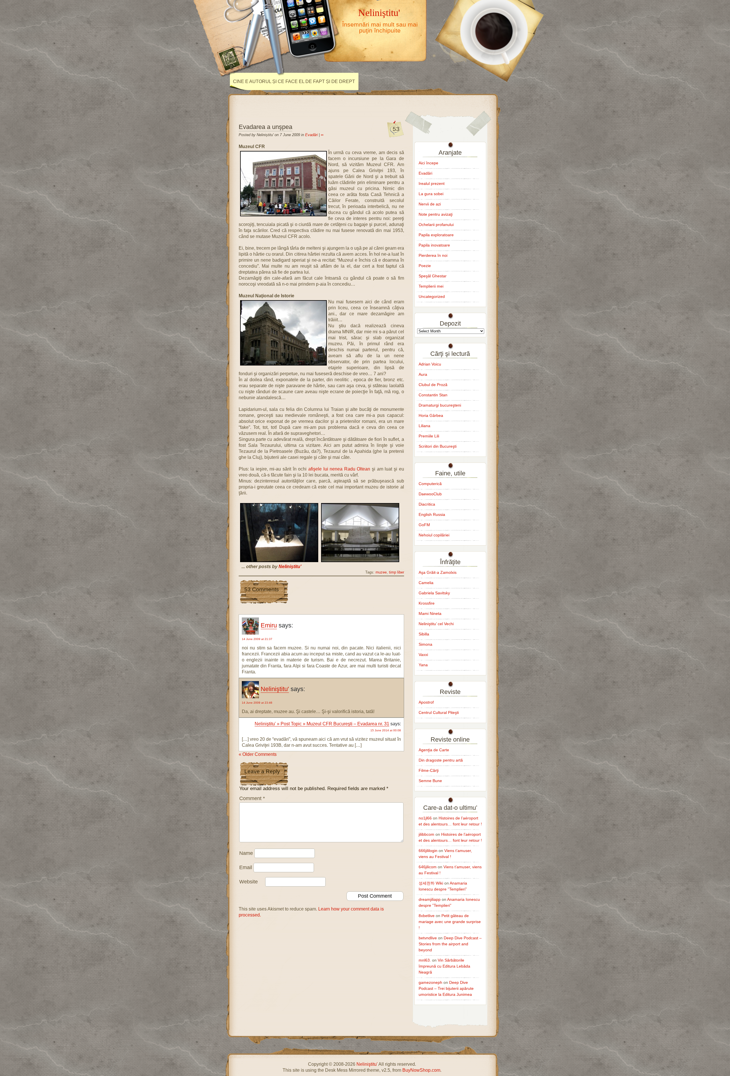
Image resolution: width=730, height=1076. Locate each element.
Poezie (425, 265)
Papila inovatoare (434, 245)
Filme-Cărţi (429, 770)
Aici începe (428, 163)
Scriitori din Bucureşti (438, 446)
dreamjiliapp (430, 899)
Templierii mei (431, 286)
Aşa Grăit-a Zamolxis (438, 572)
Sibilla (424, 634)
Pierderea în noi (433, 255)
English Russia (432, 514)
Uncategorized (432, 296)
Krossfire (427, 603)
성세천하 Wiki (431, 883)
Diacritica (427, 504)
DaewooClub (430, 494)
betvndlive (428, 938)
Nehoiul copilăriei (434, 535)
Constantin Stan (433, 395)
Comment (252, 798)
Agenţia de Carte (434, 750)
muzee (381, 572)
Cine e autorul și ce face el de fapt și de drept (294, 81)
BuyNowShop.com (421, 1070)
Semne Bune (430, 780)
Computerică (430, 483)
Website (248, 882)
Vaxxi (423, 654)
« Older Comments (258, 754)
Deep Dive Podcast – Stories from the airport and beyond (450, 944)
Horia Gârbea (431, 415)
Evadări (311, 135)
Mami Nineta (430, 613)
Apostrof (426, 702)
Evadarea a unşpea (265, 126)
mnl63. (425, 960)
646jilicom (428, 867)
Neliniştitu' (379, 12)
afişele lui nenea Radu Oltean (339, 469)
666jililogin (428, 850)
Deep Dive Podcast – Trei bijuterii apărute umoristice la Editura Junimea (446, 988)
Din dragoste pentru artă (441, 760)
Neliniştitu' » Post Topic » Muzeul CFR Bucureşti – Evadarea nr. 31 (322, 723)
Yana (423, 665)
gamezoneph (430, 982)
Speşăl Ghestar (433, 276)
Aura (423, 374)
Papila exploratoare (436, 235)
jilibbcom (426, 834)
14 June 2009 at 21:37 (257, 639)
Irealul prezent (432, 183)
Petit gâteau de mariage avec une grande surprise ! (450, 921)
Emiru (269, 625)
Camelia (426, 582)
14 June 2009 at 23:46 (257, 702)
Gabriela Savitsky (434, 593)
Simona (425, 644)
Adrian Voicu (430, 364)
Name (246, 853)
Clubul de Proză (433, 384)
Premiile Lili (429, 436)
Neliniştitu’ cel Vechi (436, 623)
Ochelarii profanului (436, 224)
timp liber (396, 572)
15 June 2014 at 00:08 (385, 730)
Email (245, 867)
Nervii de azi (430, 204)
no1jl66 (425, 818)
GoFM (424, 524)
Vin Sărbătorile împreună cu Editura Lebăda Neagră (444, 966)
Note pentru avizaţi (436, 214)
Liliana (424, 425)
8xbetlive (427, 915)
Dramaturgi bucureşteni (440, 405)
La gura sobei (431, 193)
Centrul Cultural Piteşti (439, 712)
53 (396, 129)
